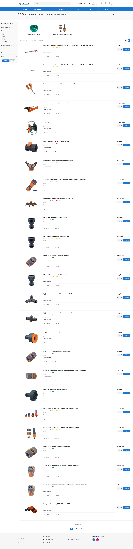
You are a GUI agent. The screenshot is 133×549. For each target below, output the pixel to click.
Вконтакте (93, 539)
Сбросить (12, 60)
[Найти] (69, 3)
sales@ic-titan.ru (48, 542)
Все (82, 528)
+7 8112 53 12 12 (82, 3)
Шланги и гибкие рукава (34, 34)
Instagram (97, 539)
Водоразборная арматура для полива (62, 34)
